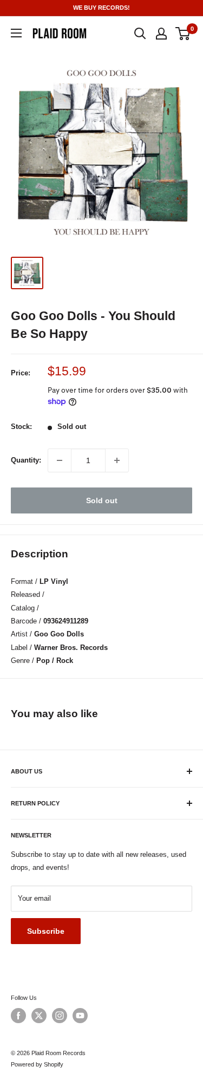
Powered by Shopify (37, 1064)
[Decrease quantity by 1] (59, 460)
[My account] (161, 34)
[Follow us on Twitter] (39, 1015)
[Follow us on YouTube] (80, 1015)
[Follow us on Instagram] (59, 1015)
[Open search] (140, 34)
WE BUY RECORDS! (101, 7)
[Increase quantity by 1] (117, 460)
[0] (183, 33)
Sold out (101, 500)
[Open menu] (16, 33)
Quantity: (26, 460)
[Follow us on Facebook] (18, 1015)
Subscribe (45, 931)
